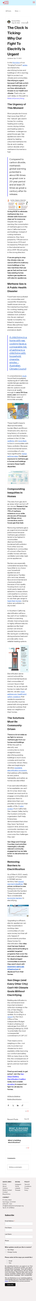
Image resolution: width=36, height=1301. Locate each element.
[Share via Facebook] (8, 1105)
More (16, 11)
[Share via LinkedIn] (18, 1105)
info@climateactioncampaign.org (13, 1205)
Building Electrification (14, 1099)
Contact (5, 1192)
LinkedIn (17, 1188)
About (4, 1186)
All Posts (8, 11)
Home (4, 1184)
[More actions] (27, 22)
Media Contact (7, 1190)
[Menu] (34, 2)
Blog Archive (6, 1194)
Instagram (18, 1184)
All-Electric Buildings (13, 1096)
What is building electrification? (14, 1141)
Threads (17, 1190)
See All (26, 1119)
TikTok (17, 1186)
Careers (5, 1188)
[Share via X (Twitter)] (13, 1105)
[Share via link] (22, 1105)
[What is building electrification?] (18, 1130)
